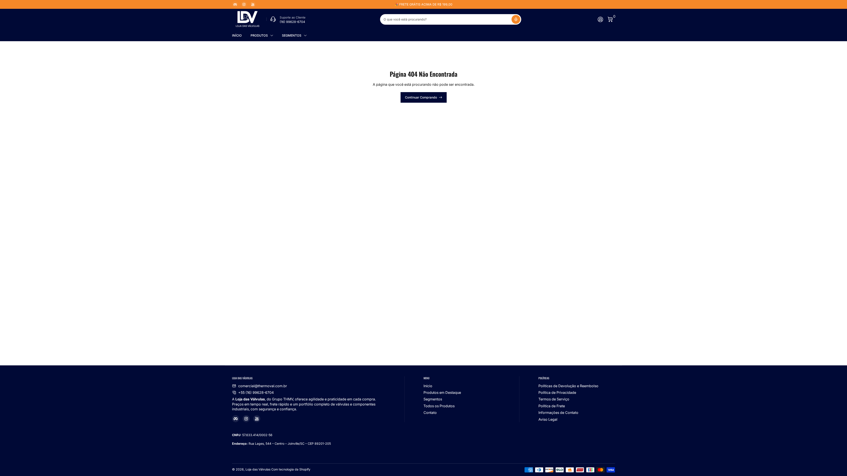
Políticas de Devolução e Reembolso (568, 386)
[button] (516, 19)
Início (428, 386)
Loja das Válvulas (257, 469)
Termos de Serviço (553, 399)
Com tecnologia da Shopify (290, 469)
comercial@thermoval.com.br (262, 386)
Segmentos (433, 399)
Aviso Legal (547, 419)
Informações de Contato (558, 412)
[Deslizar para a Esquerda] (356, 4)
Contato (430, 412)
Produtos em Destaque (442, 392)
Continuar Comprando (421, 97)
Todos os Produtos (439, 406)
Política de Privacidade (557, 392)
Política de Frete (551, 406)
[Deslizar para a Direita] (490, 4)
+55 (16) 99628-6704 (256, 392)
